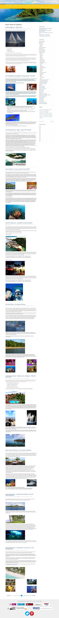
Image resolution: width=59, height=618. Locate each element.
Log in (34, 601)
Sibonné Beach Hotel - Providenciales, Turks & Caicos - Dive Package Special (20, 548)
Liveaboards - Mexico (44, 83)
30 (15, 595)
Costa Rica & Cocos (43, 62)
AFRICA (33, 5)
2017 (40, 134)
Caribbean (45, 115)
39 (29, 595)
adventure (44, 109)
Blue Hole (41, 115)
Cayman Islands (41, 116)
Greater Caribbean (43, 67)
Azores (41, 46)
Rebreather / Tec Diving (43, 93)
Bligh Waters (49, 114)
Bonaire (42, 57)
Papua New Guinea (43, 72)
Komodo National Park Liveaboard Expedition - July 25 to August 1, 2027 (45, 29)
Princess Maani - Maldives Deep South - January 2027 (46, 33)
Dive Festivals (42, 48)
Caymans (42, 58)
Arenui (40, 110)
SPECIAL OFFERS (21, 5)
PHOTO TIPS (38, 5)
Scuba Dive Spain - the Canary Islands (44, 34)
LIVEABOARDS (15, 5)
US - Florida (42, 77)
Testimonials (41, 99)
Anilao (51, 109)
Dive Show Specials (20, 224)
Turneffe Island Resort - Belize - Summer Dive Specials (18, 130)
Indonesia (42, 68)
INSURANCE (42, 7)
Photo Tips (41, 92)
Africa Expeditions (42, 41)
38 (27, 595)
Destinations (41, 43)
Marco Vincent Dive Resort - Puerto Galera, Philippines (18, 450)
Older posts (33, 595)
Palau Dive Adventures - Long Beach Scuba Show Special (19, 223)
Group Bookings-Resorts (44, 81)
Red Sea (42, 74)
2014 (40, 138)
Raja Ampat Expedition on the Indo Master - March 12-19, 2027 (45, 31)
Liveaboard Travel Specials (21, 28)
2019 (40, 133)
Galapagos (42, 66)
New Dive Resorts (20, 170)
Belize (41, 56)
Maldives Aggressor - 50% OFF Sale (14, 27)
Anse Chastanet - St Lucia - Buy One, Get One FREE (18, 169)
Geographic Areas (42, 52)
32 (18, 595)
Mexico (41, 84)
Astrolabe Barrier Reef (46, 110)
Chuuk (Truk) (42, 61)
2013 (40, 139)
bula (42, 115)
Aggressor (47, 109)
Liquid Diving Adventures (13, 28)
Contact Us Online (39, 601)
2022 (40, 129)
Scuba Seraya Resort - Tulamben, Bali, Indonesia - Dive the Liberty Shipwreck (19, 494)
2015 (40, 137)
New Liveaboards (20, 77)
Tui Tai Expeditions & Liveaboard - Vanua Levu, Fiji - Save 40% (20, 76)
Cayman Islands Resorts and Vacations (48, 116)
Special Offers (42, 98)
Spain (41, 76)
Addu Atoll (41, 109)
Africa (41, 53)
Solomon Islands (42, 97)
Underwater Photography (43, 103)
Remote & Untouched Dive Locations (28, 224)
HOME (7, 5)
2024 (40, 127)
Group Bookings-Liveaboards (45, 79)
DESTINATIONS (28, 5)
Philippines (42, 73)
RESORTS (10, 5)
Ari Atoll (43, 110)
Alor (49, 109)
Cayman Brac (51, 115)
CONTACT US (52, 7)
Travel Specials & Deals (28, 28)
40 (30, 595)
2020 (40, 132)
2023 (40, 128)
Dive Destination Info (43, 47)
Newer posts (8, 595)
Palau (41, 71)
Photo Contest (42, 89)
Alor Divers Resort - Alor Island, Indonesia (15, 304)
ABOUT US (47, 7)
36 (24, 595)
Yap (41, 78)
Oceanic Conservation (43, 88)
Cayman (48, 115)
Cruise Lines (41, 42)
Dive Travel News (42, 51)
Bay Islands (41, 114)
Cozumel (42, 63)
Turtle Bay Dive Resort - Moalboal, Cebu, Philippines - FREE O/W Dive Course (21, 376)
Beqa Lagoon (46, 114)
